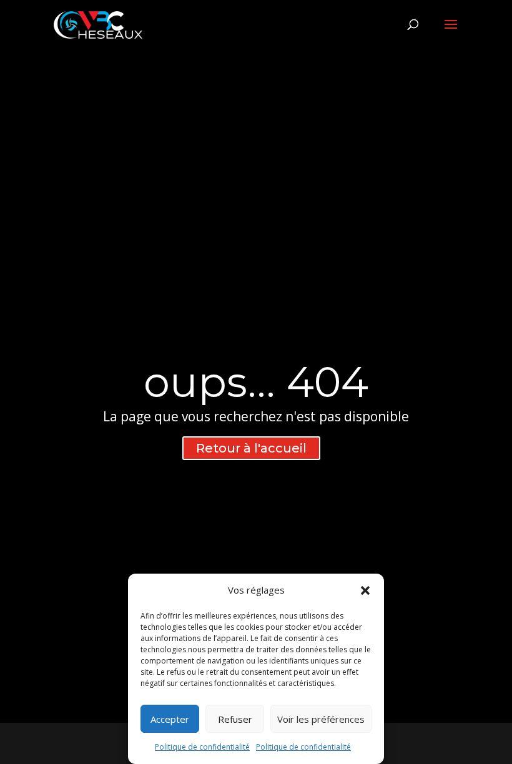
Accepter (169, 719)
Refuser (235, 719)
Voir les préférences (321, 719)
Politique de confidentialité (202, 747)
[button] (365, 590)
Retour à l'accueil (251, 448)
